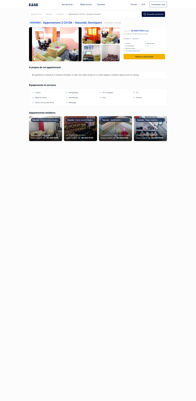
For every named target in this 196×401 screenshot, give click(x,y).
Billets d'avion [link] (86, 4)
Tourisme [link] (101, 4)
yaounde (49, 14)
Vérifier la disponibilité (144, 56)
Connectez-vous (158, 4)
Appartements (36, 14)
